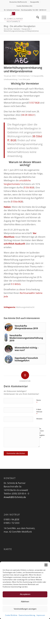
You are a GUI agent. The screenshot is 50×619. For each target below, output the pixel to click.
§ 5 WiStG (16, 284)
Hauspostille (34, 2)
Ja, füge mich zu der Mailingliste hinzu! (40, 433)
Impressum (41, 615)
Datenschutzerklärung (27, 615)
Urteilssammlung (10, 79)
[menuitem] (18, 2)
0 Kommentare (23, 76)
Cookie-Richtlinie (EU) (24, 6)
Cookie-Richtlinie (11, 615)
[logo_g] (21, 17)
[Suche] (36, 17)
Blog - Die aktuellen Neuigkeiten (19, 26)
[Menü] (42, 17)
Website (39, 419)
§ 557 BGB (34, 102)
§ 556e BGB (17, 201)
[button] (46, 565)
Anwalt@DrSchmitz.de (15, 497)
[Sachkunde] (22, 53)
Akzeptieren (25, 594)
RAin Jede (26, 79)
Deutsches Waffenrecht (18, 2)
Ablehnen (25, 601)
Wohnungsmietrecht (25, 307)
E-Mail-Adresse (39, 411)
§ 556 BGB (29, 187)
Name (38, 401)
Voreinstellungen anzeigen (25, 609)
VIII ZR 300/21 (28, 114)
